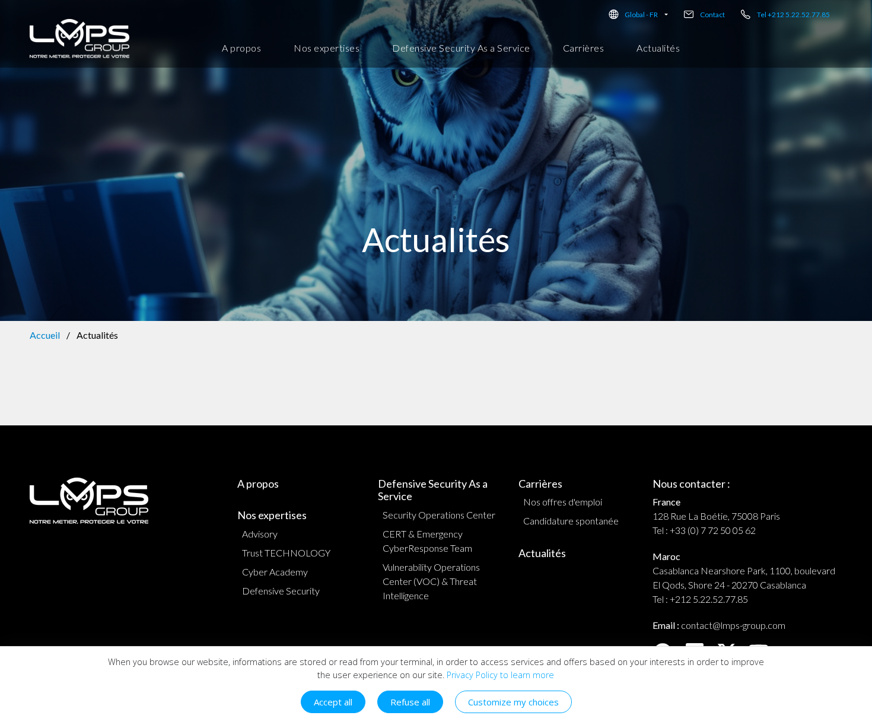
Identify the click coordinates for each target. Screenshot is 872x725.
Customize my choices (513, 702)
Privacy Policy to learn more (499, 675)
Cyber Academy (275, 571)
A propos (241, 47)
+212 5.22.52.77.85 (709, 599)
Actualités (658, 47)
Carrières (583, 47)
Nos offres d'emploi (562, 501)
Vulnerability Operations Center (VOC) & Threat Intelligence (431, 581)
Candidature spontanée (571, 520)
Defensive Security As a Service (461, 47)
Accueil (45, 335)
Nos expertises (326, 47)
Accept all (333, 702)
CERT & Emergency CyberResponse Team (427, 541)
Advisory (260, 533)
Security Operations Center (439, 514)
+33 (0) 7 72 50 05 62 (713, 530)
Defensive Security (281, 590)
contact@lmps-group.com (733, 625)
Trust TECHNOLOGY (286, 552)
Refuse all (410, 702)
